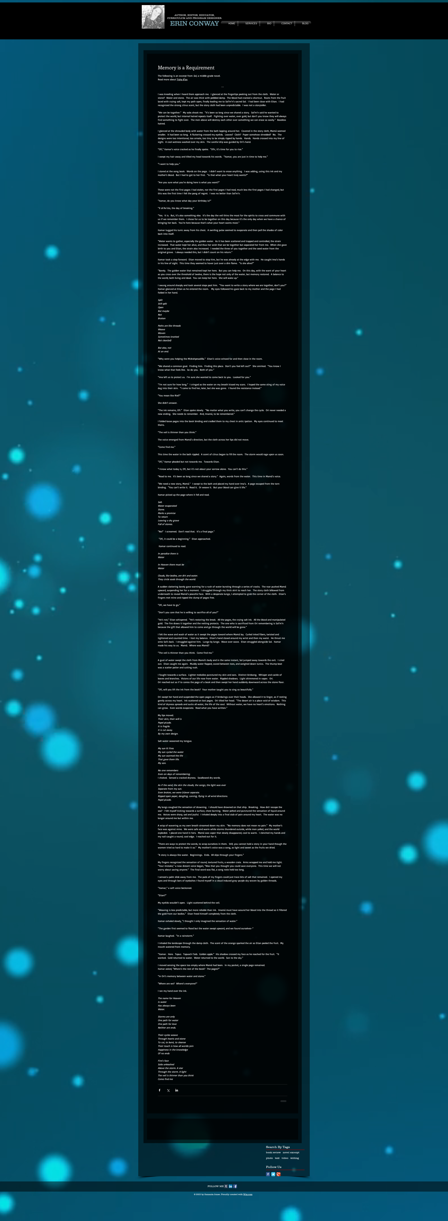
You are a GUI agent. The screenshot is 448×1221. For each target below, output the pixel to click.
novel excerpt (291, 1177)
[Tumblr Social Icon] (226, 1211)
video (285, 1182)
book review (273, 1177)
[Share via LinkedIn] (176, 1090)
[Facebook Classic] (268, 1199)
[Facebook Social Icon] (235, 1211)
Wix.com (247, 1219)
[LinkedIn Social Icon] (230, 1211)
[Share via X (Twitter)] (168, 1090)
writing (294, 1182)
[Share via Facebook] (159, 1090)
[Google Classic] (278, 1199)
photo (269, 1182)
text (277, 1182)
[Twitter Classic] (273, 1199)
